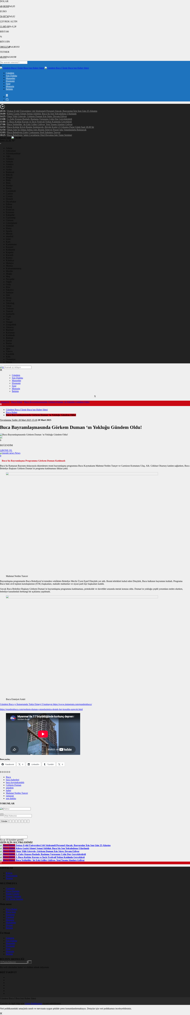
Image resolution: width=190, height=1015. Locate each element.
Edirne (9, 204)
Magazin (10, 86)
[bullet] (22, 821)
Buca (8, 777)
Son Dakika (11, 75)
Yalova (9, 351)
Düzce (9, 362)
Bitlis (8, 180)
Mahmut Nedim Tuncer (17, 793)
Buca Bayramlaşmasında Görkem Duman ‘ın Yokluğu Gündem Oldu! (57, 402)
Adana (9, 148)
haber (8, 790)
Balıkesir (10, 172)
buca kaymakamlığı (15, 782)
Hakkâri (10, 225)
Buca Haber (16, 402)
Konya (9, 257)
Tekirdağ (10, 303)
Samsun (9, 292)
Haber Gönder (12, 893)
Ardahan (10, 346)
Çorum (9, 196)
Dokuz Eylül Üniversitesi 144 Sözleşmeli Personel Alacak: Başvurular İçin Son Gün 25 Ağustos (52, 111)
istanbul (9, 236)
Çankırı (9, 193)
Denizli (9, 199)
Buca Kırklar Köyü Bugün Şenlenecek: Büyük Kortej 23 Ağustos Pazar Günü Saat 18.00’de (50, 127)
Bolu (8, 183)
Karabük (10, 354)
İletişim (9, 89)
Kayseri (9, 247)
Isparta (9, 231)
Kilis (8, 356)
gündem (10, 787)
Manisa (9, 265)
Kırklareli (10, 249)
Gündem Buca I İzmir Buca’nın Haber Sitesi (27, 409)
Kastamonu (11, 244)
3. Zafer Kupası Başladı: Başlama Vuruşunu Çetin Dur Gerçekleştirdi (39, 119)
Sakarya (10, 290)
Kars (8, 241)
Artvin (9, 167)
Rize (8, 287)
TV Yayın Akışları (14, 899)
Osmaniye (10, 359)
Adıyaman (11, 151)
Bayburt (10, 330)
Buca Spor (11, 912)
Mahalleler (11, 922)
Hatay (9, 228)
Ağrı (8, 156)
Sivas (8, 300)
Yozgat (9, 322)
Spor (8, 83)
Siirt (8, 295)
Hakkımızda (11, 875)
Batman (9, 338)
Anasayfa (4, 402)
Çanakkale (11, 191)
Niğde (9, 282)
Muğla (9, 273)
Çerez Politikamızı (33, 1003)
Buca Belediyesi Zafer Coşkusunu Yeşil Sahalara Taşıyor (33, 132)
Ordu (8, 284)
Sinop (8, 298)
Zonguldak (11, 324)
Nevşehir (10, 279)
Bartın (9, 343)
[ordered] (19, 821)
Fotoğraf (10, 917)
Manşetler (10, 78)
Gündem (10, 73)
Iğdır (8, 348)
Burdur (9, 185)
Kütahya (10, 260)
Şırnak (9, 340)
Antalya (9, 164)
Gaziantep (10, 217)
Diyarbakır (11, 201)
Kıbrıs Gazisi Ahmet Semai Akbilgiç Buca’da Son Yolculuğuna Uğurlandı (41, 113)
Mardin (9, 271)
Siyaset (9, 925)
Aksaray (10, 327)
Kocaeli (9, 255)
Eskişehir (10, 215)
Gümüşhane (11, 223)
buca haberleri (12, 779)
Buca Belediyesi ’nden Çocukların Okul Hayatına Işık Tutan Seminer (39, 135)
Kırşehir (10, 252)
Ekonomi (10, 81)
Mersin (9, 233)
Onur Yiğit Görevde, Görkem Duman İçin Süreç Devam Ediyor (37, 116)
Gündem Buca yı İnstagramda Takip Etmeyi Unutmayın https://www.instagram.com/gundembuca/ (46, 704)
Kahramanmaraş (13, 268)
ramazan (10, 795)
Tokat (8, 306)
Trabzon (10, 308)
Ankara (9, 161)
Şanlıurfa (10, 314)
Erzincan (10, 209)
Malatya (10, 263)
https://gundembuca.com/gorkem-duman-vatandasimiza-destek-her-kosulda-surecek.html (41, 709)
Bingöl (9, 177)
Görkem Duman (13, 785)
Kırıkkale (10, 335)
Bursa (8, 188)
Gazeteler (10, 888)
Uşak (8, 316)
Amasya (10, 159)
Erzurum (10, 212)
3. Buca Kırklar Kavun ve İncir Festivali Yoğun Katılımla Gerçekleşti (39, 121)
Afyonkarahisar (13, 153)
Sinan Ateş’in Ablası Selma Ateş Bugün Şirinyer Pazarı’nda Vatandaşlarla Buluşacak (46, 129)
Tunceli (9, 311)
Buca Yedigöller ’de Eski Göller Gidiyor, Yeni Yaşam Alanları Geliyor (39, 124)
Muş (8, 276)
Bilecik (9, 175)
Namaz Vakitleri (13, 896)
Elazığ (9, 207)
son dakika (11, 798)
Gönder (4, 821)
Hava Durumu (12, 891)
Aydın (9, 169)
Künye (9, 873)
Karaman (10, 332)
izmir (8, 239)
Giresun (9, 220)
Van (8, 319)
